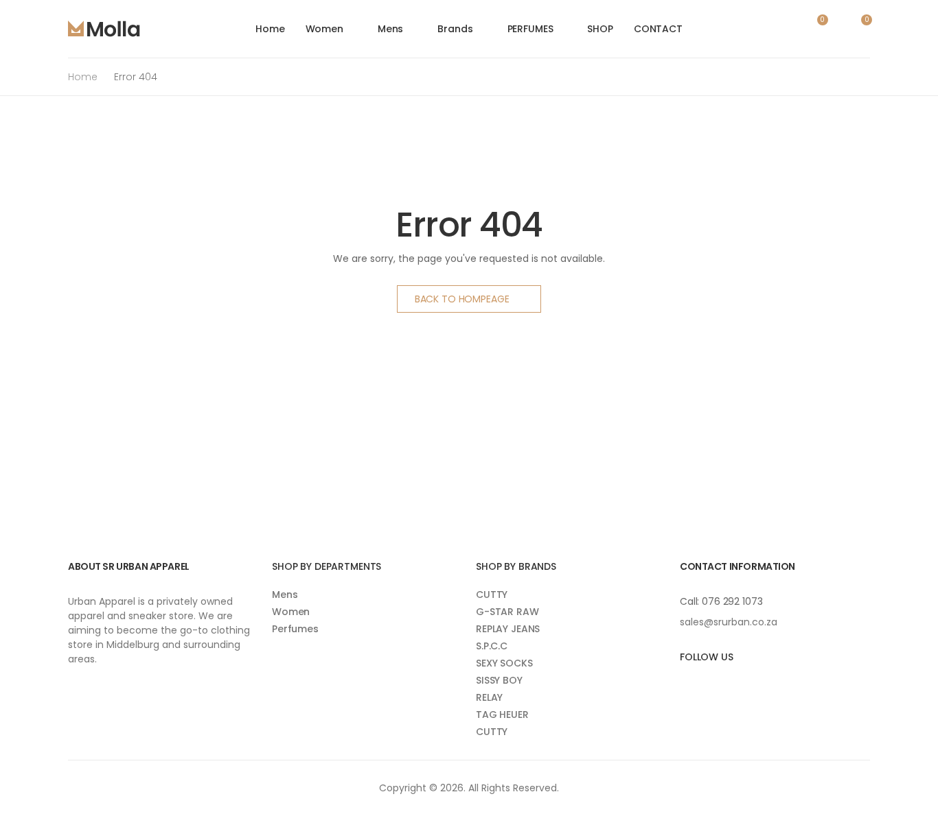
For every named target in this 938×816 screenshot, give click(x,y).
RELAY (489, 697)
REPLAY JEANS (508, 629)
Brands (454, 29)
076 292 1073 (732, 601)
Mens (390, 29)
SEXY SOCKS (504, 663)
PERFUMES (530, 29)
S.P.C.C (491, 646)
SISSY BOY (499, 680)
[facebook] (683, 685)
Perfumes (295, 629)
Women (324, 29)
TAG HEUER (502, 714)
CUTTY (491, 594)
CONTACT (658, 29)
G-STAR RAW (507, 612)
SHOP (600, 29)
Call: (691, 601)
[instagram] (703, 685)
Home (269, 29)
